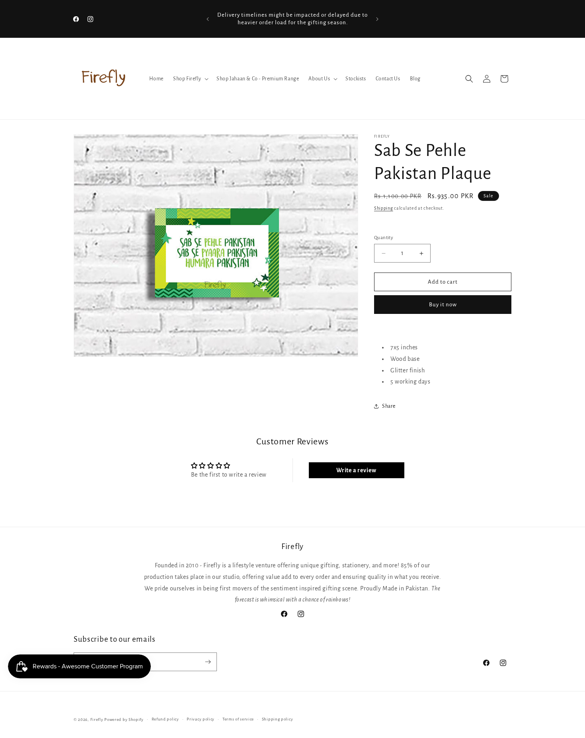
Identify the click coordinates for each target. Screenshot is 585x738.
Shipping (383, 208)
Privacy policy (200, 719)
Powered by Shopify (124, 719)
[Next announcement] (377, 19)
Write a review (356, 470)
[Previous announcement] (207, 19)
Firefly (96, 719)
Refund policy (165, 719)
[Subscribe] (207, 661)
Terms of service (238, 719)
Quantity (383, 237)
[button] (190, 78)
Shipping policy (277, 719)
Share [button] (389, 406)
